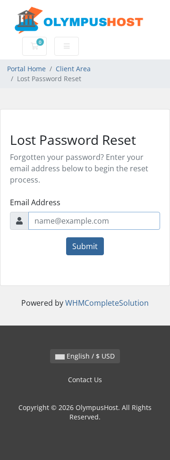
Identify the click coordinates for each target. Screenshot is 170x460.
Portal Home (26, 68)
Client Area (73, 68)
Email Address (35, 202)
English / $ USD (90, 355)
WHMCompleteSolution (107, 303)
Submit (85, 246)
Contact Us (85, 379)
